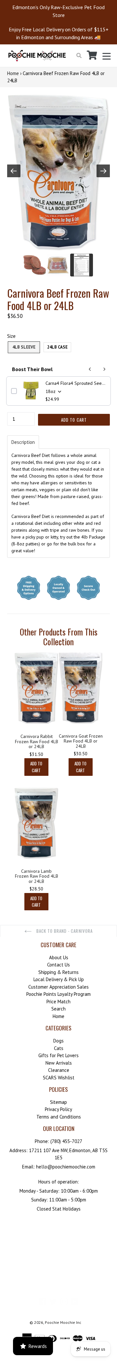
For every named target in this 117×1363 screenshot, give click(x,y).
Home (13, 73)
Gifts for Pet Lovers (58, 1055)
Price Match (58, 1001)
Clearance (58, 1070)
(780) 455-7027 (66, 1141)
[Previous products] (90, 369)
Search (58, 1009)
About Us (58, 957)
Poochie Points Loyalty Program (58, 994)
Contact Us (58, 965)
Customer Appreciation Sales (58, 987)
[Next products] (104, 369)
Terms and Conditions (58, 1117)
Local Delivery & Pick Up (58, 979)
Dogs (58, 1041)
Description (23, 442)
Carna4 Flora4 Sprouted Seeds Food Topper (76, 383)
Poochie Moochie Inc (63, 1322)
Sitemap (58, 1102)
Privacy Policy (58, 1109)
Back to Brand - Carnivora (64, 931)
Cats (58, 1048)
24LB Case (57, 347)
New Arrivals (59, 1063)
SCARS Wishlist (58, 1077)
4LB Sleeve (23, 347)
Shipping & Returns (58, 972)
